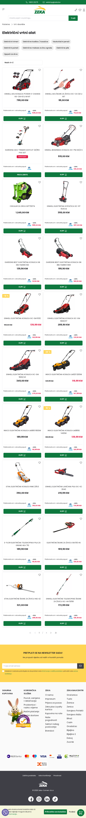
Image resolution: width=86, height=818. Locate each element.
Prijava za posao (53, 702)
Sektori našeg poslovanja (52, 725)
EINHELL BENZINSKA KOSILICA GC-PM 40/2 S (64, 150)
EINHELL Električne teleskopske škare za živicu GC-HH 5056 (63, 600)
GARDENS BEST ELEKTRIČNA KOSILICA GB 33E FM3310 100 (22, 263)
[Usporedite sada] (76, 10)
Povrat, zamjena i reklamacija (32, 699)
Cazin (69, 722)
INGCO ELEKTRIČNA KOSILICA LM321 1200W (63, 374)
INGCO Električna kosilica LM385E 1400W (64, 431)
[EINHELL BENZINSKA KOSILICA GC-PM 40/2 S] (64, 136)
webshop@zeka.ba (53, 2)
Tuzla (69, 698)
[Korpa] (80, 813)
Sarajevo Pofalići (75, 710)
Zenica (70, 706)
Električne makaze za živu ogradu (37, 48)
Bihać (69, 718)
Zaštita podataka (29, 775)
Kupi (21, 118)
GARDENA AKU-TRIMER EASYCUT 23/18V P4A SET (22, 151)
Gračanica (72, 695)
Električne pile (63, 48)
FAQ (26, 719)
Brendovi (49, 730)
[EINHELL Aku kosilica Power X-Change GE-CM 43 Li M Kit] (22, 80)
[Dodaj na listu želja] (39, 70)
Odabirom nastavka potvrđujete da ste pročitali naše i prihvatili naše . (41, 672)
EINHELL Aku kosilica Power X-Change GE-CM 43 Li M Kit (22, 95)
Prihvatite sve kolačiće (55, 811)
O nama (49, 695)
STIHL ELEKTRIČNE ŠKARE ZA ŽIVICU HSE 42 (22, 598)
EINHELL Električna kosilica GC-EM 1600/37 (63, 319)
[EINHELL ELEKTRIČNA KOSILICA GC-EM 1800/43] (22, 360)
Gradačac (72, 726)
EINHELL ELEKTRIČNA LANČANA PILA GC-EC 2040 (63, 488)
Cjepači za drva (10, 54)
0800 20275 (33, 2)
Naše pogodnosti (51, 719)
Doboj (70, 738)
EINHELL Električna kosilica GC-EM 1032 (22, 318)
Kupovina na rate (53, 713)
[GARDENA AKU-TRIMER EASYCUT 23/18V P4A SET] (22, 136)
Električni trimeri (11, 41)
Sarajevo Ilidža (74, 714)
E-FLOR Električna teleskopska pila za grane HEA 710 (22, 544)
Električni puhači (11, 48)
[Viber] (5, 815)
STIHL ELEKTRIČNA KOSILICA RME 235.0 (22, 486)
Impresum (50, 698)
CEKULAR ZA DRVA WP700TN (22, 206)
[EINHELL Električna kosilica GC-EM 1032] (22, 304)
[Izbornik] (2, 10)
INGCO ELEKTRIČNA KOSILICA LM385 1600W (22, 430)
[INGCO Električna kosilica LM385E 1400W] (64, 416)
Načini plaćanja (31, 711)
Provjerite (22, 174)
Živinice (70, 702)
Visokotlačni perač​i (61, 41)
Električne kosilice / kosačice (35, 41)
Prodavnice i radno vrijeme (31, 706)
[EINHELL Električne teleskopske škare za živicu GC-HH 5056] (64, 584)
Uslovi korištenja (45, 775)
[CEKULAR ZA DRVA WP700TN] (22, 192)
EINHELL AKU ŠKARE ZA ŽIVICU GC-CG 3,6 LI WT (63, 95)
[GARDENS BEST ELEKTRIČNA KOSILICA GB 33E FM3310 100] (22, 248)
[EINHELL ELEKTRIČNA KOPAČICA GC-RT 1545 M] (64, 192)
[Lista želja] (80, 10)
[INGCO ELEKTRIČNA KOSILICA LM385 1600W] (22, 416)
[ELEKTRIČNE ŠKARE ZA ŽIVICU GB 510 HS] (64, 528)
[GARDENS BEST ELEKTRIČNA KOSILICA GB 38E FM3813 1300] (64, 248)
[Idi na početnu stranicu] (39, 10)
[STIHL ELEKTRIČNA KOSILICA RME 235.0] (22, 472)
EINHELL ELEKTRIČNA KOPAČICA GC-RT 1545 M (64, 207)
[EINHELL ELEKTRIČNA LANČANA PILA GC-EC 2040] (64, 472)
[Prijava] (84, 10)
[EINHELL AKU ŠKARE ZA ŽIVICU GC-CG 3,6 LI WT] (64, 80)
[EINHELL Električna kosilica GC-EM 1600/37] (64, 304)
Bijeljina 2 (71, 734)
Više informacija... (11, 814)
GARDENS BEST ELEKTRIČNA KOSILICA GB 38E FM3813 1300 (63, 263)
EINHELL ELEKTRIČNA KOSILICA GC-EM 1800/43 (22, 375)
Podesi (72, 811)
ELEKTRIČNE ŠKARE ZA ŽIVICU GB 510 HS (64, 542)
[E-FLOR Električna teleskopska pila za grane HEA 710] (22, 528)
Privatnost (57, 775)
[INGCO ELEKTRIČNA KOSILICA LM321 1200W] (64, 360)
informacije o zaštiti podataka (52, 671)
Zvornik (70, 742)
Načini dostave (31, 715)
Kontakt (27, 723)
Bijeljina (70, 730)
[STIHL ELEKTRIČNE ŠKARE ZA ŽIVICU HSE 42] (22, 584)
